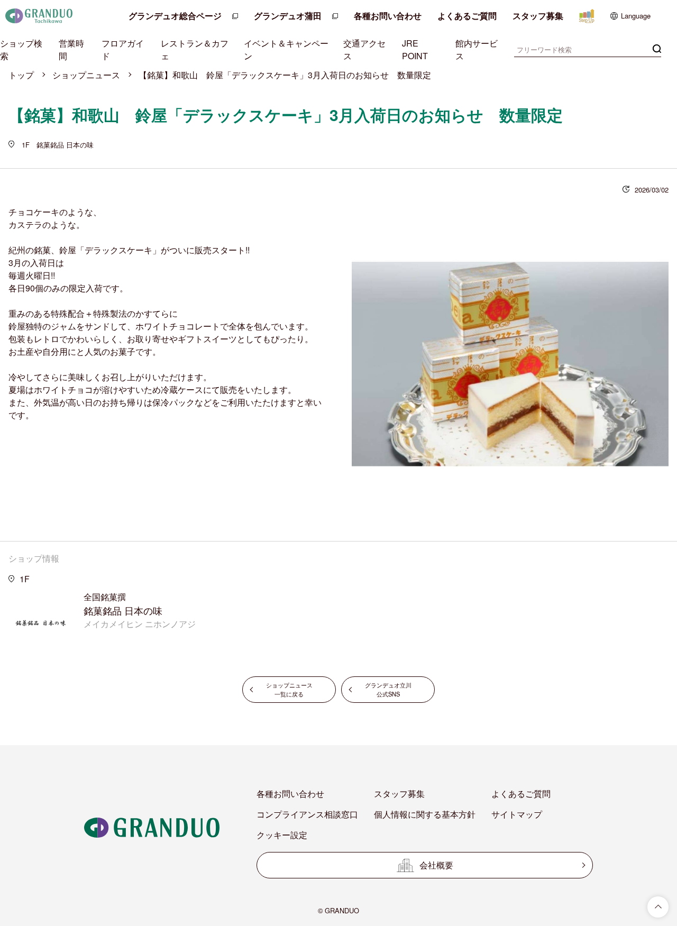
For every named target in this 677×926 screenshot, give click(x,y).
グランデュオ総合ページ (175, 16)
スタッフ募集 (538, 16)
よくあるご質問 (467, 16)
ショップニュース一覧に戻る (289, 689)
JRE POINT (415, 49)
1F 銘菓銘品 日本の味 (57, 145)
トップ (21, 75)
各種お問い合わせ (388, 16)
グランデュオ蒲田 (288, 16)
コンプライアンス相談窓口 (307, 814)
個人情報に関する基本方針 (424, 814)
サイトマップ (516, 814)
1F (25, 579)
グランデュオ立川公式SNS (388, 689)
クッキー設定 (282, 835)
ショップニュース (86, 75)
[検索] (657, 48)
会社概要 (436, 865)
